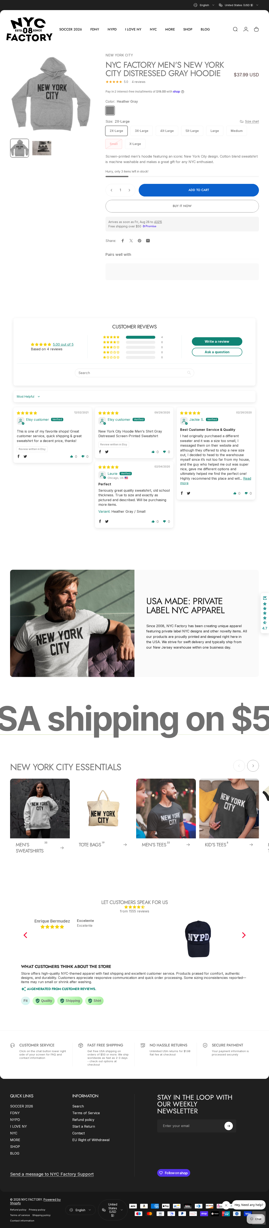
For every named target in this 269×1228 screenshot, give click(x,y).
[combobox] (204, 5)
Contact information (22, 1220)
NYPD (15, 1120)
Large (215, 131)
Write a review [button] (217, 341)
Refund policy (83, 1120)
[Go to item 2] (41, 148)
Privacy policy (37, 1209)
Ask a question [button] (217, 352)
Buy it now (182, 206)
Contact (78, 1133)
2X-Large (116, 131)
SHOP (15, 1146)
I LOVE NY (18, 1126)
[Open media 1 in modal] (51, 94)
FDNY (15, 1113)
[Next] (82, 101)
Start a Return (83, 1126)
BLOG (14, 1153)
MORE (15, 1140)
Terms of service (20, 1215)
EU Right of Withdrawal (90, 1140)
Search (78, 1106)
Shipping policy (41, 1215)
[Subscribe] (228, 1126)
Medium (237, 131)
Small (114, 144)
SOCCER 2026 (21, 1106)
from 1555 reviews (134, 911)
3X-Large (141, 131)
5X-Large (192, 131)
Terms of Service (86, 1113)
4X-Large (167, 131)
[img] (27, 413)
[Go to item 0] (19, 148)
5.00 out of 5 (63, 344)
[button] (111, 337)
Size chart (252, 121)
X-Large (135, 144)
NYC (13, 1133)
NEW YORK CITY (119, 55)
